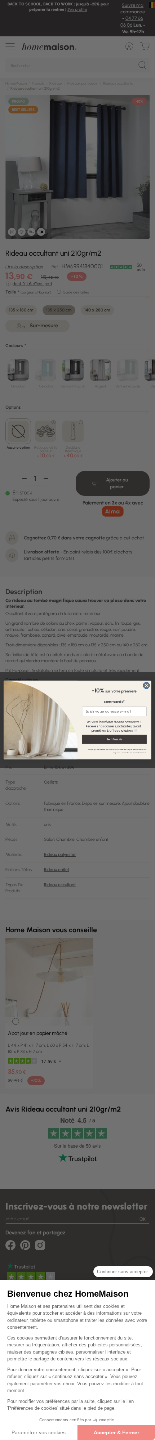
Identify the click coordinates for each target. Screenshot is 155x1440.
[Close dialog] (146, 685)
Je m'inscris (114, 739)
